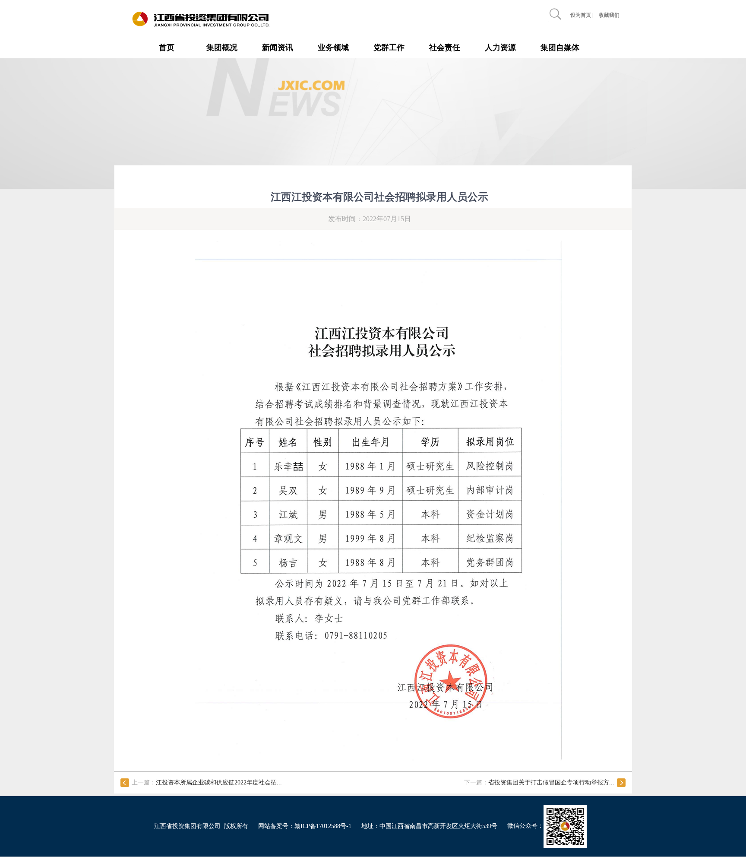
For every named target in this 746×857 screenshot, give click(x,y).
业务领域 (333, 47)
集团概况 (221, 47)
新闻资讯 (277, 47)
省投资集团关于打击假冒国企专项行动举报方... (551, 782)
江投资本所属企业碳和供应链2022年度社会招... (219, 782)
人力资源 (500, 47)
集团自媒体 (560, 47)
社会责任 (444, 47)
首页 (166, 47)
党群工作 (389, 47)
